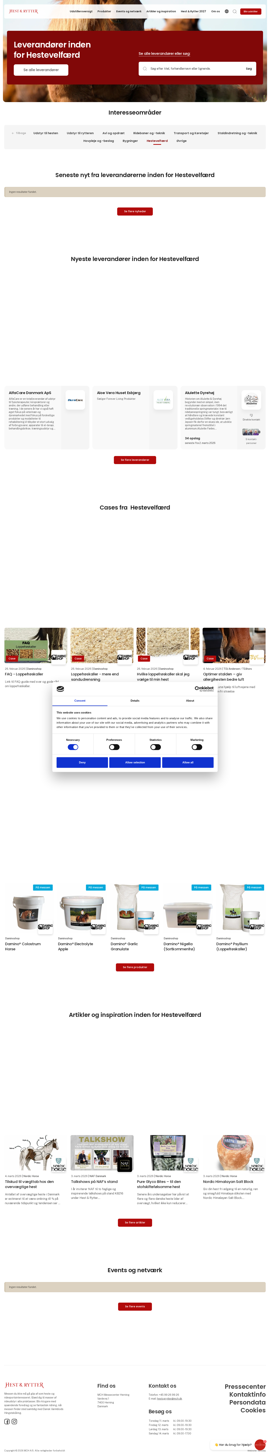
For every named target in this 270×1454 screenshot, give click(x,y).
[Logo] (23, 11)
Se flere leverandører (135, 460)
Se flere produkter (135, 967)
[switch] (114, 747)
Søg (249, 69)
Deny (82, 762)
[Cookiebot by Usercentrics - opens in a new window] (197, 689)
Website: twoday (256, 1450)
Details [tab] (135, 700)
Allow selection (135, 762)
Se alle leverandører (41, 69)
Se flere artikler (135, 1222)
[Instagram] (14, 1423)
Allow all (187, 762)
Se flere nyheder (135, 211)
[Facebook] (7, 1423)
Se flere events (135, 1306)
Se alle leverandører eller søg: (164, 53)
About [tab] (190, 700)
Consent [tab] (79, 700)
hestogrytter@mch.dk (169, 1398)
